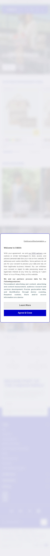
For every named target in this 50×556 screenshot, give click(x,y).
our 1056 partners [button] (35, 253)
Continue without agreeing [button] (35, 241)
